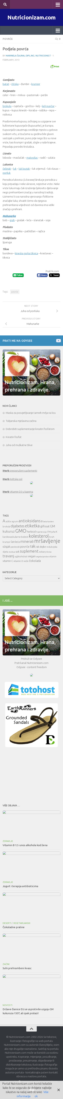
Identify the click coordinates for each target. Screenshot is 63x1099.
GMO (20, 530)
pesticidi (15, 546)
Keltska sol (12, 479)
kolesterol (39, 536)
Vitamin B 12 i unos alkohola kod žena (25, 845)
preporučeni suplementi (20, 470)
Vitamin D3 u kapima (18, 491)
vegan (32, 556)
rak (32, 546)
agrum (15, 521)
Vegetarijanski (21, 923)
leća (17, 541)
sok (17, 551)
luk (14, 168)
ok (36, 1096)
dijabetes (17, 526)
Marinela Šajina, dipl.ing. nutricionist (28, 55)
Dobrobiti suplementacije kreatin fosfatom (30, 428)
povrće (14, 292)
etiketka (32, 525)
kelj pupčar (48, 106)
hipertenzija (41, 532)
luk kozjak (24, 168)
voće (26, 561)
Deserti (7, 923)
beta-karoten (48, 521)
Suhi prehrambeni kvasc (17, 968)
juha (53, 532)
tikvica (48, 552)
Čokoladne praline (13, 927)
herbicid (31, 531)
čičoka (15, 84)
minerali (27, 541)
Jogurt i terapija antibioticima (20, 886)
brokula (7, 106)
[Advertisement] (31, 774)
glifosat (45, 526)
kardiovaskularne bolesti (15, 536)
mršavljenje (47, 541)
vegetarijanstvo (42, 557)
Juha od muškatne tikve (19, 445)
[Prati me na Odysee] (58, 340)
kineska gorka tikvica (26, 253)
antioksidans (30, 521)
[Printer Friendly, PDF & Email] (54, 66)
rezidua (12, 552)
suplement (29, 551)
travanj (8, 556)
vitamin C (8, 560)
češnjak (7, 168)
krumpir (35, 84)
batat (6, 84)
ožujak (6, 546)
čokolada (35, 560)
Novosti (7, 1005)
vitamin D (18, 561)
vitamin (52, 556)
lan (13, 541)
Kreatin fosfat (14, 436)
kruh (51, 536)
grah (12, 220)
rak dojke (41, 546)
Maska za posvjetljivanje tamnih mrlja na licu (31, 412)
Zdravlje (8, 841)
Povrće (8, 39)
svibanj (42, 552)
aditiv (8, 521)
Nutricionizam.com (31, 17)
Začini (6, 964)
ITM (49, 532)
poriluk (6, 172)
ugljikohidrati (21, 556)
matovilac (32, 157)
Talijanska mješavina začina (21, 420)
